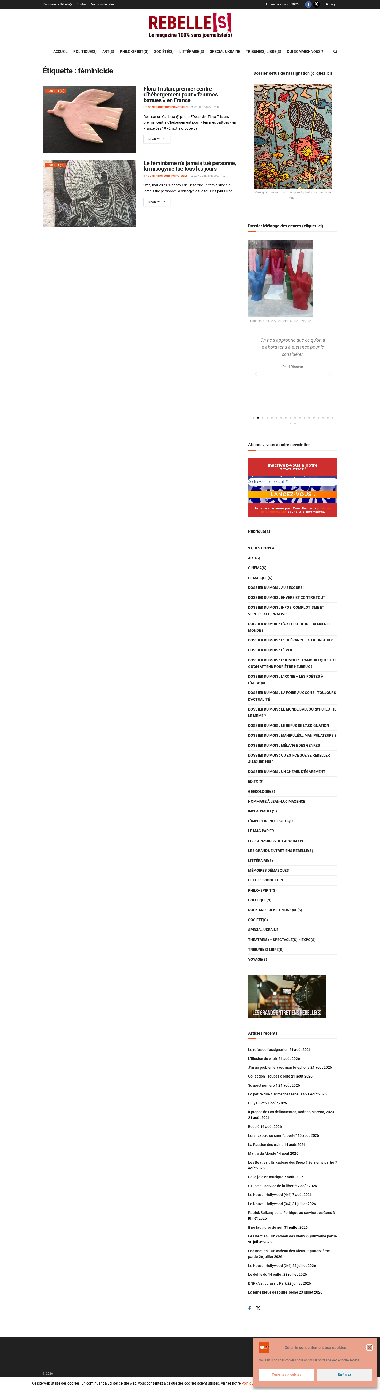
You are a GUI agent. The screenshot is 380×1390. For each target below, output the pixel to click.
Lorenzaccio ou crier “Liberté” (272, 1135)
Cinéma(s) (257, 568)
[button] (369, 1347)
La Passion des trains (265, 1144)
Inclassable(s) (262, 811)
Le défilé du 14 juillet (265, 1274)
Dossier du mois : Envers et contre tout (286, 597)
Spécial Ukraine (225, 51)
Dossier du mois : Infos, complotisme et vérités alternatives (286, 610)
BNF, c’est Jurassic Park (267, 1283)
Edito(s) (255, 781)
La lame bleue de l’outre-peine (273, 1292)
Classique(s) (260, 578)
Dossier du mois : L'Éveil (270, 650)
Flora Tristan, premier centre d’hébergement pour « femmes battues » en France (180, 94)
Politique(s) (85, 51)
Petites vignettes (265, 880)
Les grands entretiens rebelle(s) (280, 851)
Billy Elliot (256, 1103)
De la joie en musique (265, 1177)
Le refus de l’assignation (268, 1050)
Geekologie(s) (261, 791)
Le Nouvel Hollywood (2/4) (270, 1266)
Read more (159, 138)
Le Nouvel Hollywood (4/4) (270, 1195)
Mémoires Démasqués (268, 870)
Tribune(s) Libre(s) (263, 51)
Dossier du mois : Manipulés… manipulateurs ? (292, 735)
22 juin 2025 (202, 107)
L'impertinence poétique (271, 821)
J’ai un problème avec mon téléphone (279, 1067)
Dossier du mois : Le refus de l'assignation (288, 725)
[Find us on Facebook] (308, 4)
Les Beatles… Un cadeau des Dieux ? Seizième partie (291, 1162)
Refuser (344, 1375)
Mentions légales (102, 4)
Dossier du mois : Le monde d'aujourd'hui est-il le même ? (292, 712)
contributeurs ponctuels (168, 107)
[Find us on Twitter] (316, 4)
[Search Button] (335, 51)
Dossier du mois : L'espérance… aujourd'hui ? (290, 640)
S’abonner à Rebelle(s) (58, 4)
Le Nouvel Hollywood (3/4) (270, 1204)
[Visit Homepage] (190, 27)
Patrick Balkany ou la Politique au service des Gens (290, 1212)
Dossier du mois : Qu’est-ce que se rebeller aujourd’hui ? (289, 758)
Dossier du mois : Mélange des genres (284, 745)
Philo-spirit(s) (134, 51)
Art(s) (108, 51)
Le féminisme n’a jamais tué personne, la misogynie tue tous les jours (189, 166)
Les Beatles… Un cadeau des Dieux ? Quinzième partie (292, 1236)
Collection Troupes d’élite (269, 1076)
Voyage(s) (257, 959)
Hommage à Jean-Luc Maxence (276, 801)
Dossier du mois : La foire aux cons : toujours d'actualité (292, 696)
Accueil (60, 51)
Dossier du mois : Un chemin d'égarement (286, 771)
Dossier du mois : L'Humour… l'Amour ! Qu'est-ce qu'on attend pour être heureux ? (292, 663)
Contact (82, 4)
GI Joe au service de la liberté (272, 1186)
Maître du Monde (262, 1153)
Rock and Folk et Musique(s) (275, 910)
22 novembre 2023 (206, 175)
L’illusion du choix (263, 1059)
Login (333, 4)
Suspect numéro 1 (263, 1085)
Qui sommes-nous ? (305, 51)
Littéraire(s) (191, 51)
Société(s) (164, 51)
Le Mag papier (261, 831)
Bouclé (254, 1127)
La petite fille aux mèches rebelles (276, 1094)
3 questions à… (262, 548)
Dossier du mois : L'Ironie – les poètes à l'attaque (285, 679)
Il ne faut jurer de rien (265, 1227)
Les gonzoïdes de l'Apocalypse (277, 841)
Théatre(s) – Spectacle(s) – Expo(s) (282, 940)
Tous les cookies (286, 1375)
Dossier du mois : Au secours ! (276, 588)
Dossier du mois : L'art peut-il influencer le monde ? (289, 627)
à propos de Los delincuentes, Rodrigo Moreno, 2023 (291, 1112)
